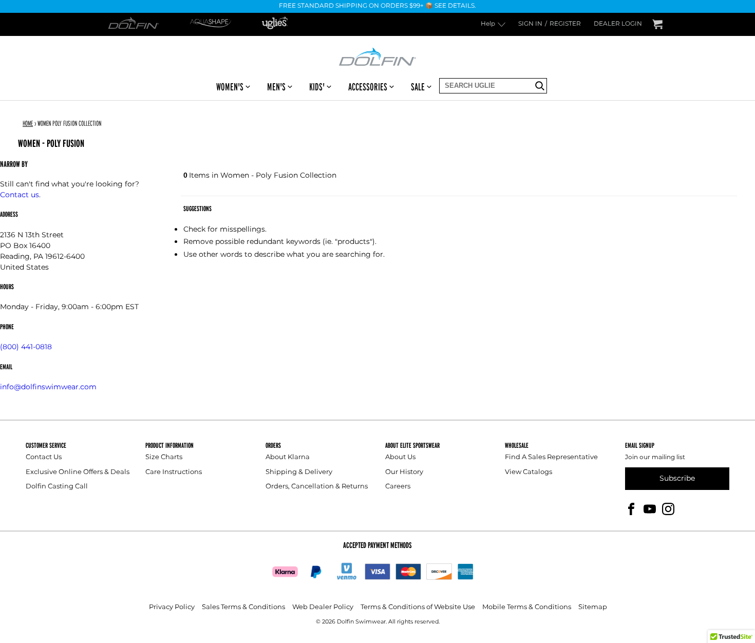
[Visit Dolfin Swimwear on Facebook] (631, 509)
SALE (418, 86)
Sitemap (592, 607)
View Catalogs (528, 472)
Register (565, 24)
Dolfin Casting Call (57, 486)
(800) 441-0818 (26, 347)
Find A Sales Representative (551, 457)
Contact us (19, 195)
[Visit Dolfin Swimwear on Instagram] (668, 509)
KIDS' (317, 86)
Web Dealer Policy (322, 607)
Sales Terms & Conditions (243, 607)
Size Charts (163, 457)
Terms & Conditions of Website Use (418, 607)
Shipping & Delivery (299, 472)
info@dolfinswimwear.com (48, 387)
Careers (397, 486)
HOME (28, 123)
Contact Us (44, 457)
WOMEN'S (229, 86)
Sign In (530, 24)
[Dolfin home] (377, 56)
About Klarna (288, 457)
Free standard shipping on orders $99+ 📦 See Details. (377, 6)
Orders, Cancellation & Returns (317, 486)
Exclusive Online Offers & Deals (77, 472)
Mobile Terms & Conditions (526, 607)
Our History (404, 472)
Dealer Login (618, 24)
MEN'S (276, 86)
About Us (400, 457)
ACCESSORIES (367, 86)
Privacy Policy (172, 607)
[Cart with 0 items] (657, 24)
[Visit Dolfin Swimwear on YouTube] (650, 509)
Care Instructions (173, 472)
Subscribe (677, 478)
